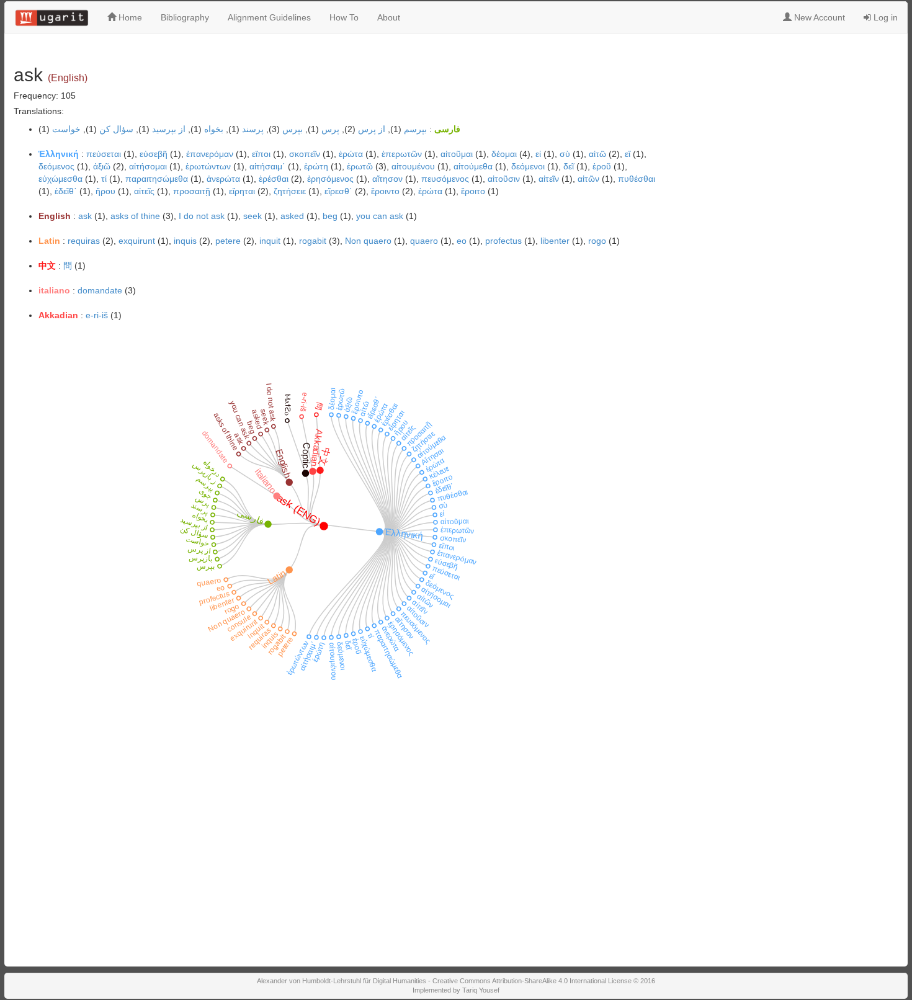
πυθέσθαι (636, 179)
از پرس (371, 129)
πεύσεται (103, 154)
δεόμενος (56, 166)
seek (252, 216)
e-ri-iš (97, 315)
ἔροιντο (385, 191)
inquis (185, 241)
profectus (503, 241)
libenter (555, 241)
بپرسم (415, 129)
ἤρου (105, 191)
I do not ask (202, 216)
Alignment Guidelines (269, 17)
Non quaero (368, 241)
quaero (424, 241)
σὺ (565, 154)
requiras (84, 241)
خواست (66, 129)
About (388, 17)
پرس (330, 129)
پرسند (253, 129)
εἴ (627, 154)
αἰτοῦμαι (456, 154)
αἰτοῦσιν (504, 179)
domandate (100, 290)
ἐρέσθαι (273, 179)
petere (228, 241)
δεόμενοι (528, 166)
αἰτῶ (597, 154)
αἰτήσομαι (148, 166)
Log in (884, 17)
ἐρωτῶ (360, 166)
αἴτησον (387, 179)
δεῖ (568, 166)
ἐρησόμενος (330, 179)
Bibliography (185, 17)
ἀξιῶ (101, 166)
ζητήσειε (290, 191)
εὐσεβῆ (154, 154)
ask (85, 216)
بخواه (213, 129)
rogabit (312, 241)
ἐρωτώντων (208, 166)
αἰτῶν (588, 179)
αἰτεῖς (144, 191)
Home (129, 17)
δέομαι (504, 154)
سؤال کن (116, 129)
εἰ (538, 154)
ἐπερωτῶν (402, 154)
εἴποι (261, 154)
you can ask (379, 216)
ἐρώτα (430, 191)
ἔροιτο (473, 191)
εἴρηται (242, 191)
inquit (269, 241)
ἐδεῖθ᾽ (66, 191)
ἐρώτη (316, 166)
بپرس (292, 129)
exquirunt (136, 241)
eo (462, 241)
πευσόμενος (445, 179)
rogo (597, 241)
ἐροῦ (601, 166)
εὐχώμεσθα (60, 179)
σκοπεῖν (304, 154)
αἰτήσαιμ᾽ (267, 166)
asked (292, 216)
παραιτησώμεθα (156, 179)
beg (330, 216)
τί (104, 179)
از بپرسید (169, 129)
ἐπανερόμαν (209, 154)
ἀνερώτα (223, 179)
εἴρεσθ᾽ (338, 191)
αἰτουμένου (413, 166)
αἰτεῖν (549, 179)
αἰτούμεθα (473, 166)
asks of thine (135, 216)
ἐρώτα (351, 154)
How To (344, 17)
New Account (818, 17)
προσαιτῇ (191, 191)
